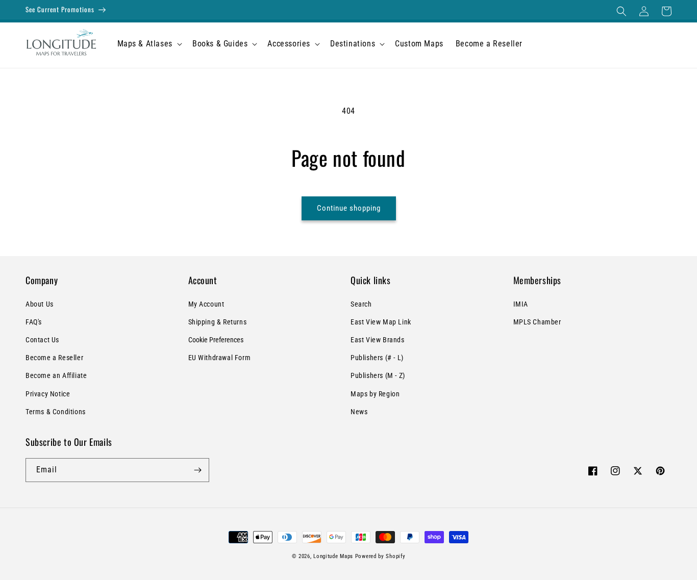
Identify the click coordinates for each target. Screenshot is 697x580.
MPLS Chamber (537, 322)
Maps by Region (375, 394)
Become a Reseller (54, 358)
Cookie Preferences (215, 340)
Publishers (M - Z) (378, 375)
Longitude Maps (333, 556)
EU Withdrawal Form (219, 358)
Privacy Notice (48, 394)
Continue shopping (349, 208)
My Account (206, 304)
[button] (621, 11)
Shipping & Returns (217, 322)
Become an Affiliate (56, 375)
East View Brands (378, 340)
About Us (40, 304)
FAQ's (34, 322)
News (359, 412)
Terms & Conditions (56, 412)
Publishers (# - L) (377, 358)
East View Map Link (381, 322)
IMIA (520, 304)
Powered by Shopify (380, 556)
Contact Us (42, 340)
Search (361, 304)
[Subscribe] (197, 470)
